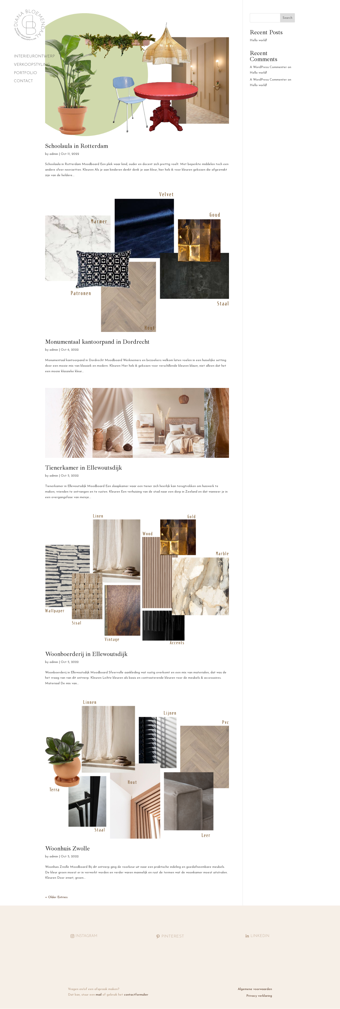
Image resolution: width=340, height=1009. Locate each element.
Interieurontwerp (34, 56)
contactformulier (136, 995)
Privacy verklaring (259, 996)
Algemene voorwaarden (255, 989)
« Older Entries (56, 897)
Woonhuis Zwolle (67, 848)
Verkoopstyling (32, 65)
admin (53, 154)
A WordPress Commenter (268, 79)
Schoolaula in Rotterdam (76, 146)
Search (287, 18)
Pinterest (172, 936)
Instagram (86, 936)
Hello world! (258, 40)
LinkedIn (259, 936)
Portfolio (25, 73)
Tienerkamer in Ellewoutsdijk (83, 468)
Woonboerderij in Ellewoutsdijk (86, 654)
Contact (23, 81)
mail (99, 995)
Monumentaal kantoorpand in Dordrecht (97, 342)
